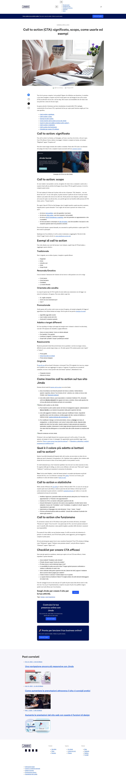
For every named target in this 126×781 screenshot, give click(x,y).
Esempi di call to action (47, 118)
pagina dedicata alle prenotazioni (58, 417)
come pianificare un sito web (63, 236)
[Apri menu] (56, 7)
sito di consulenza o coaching (54, 217)
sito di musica (63, 221)
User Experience (50, 597)
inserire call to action (55, 387)
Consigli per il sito (63, 24)
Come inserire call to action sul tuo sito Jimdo (53, 121)
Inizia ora (76, 592)
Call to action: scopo (46, 116)
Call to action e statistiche (47, 125)
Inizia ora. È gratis (51, 618)
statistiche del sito (68, 491)
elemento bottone (53, 395)
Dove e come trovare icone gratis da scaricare (55, 441)
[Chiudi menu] (61, 2)
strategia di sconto (80, 311)
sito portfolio (49, 213)
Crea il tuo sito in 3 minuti (47, 356)
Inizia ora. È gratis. (98, 16)
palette (67, 475)
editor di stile (62, 477)
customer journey (76, 148)
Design (43, 597)
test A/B (55, 486)
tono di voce (41, 365)
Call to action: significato (47, 114)
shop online (50, 215)
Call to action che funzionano (48, 127)
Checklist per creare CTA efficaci (49, 129)
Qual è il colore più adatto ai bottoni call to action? (55, 123)
